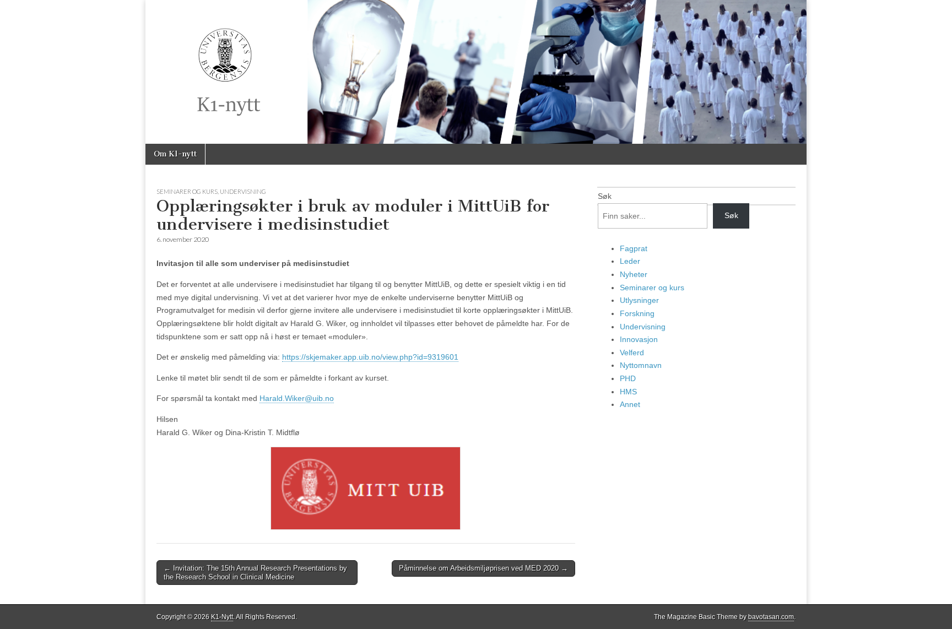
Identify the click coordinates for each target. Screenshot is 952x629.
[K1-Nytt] (476, 72)
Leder (630, 261)
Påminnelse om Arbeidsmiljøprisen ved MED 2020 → (483, 568)
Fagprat (633, 248)
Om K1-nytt (175, 154)
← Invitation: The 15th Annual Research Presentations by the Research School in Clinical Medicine (255, 572)
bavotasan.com (771, 617)
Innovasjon (639, 339)
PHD (628, 378)
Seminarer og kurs (187, 191)
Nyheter (633, 274)
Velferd (632, 352)
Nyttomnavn (641, 365)
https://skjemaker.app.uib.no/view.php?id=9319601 (370, 357)
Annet (630, 404)
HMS (628, 391)
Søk (605, 196)
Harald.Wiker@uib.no (296, 398)
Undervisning (243, 191)
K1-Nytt (222, 617)
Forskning (637, 313)
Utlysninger (639, 300)
